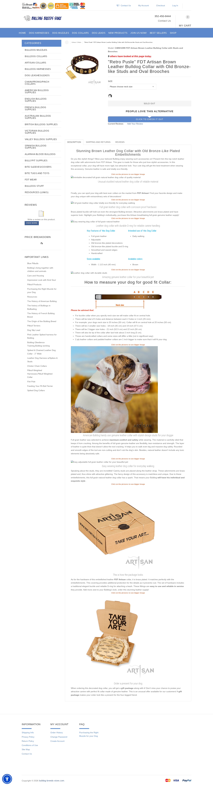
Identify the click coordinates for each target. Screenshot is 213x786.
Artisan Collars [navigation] (76, 42)
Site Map (26, 749)
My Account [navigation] (143, 5)
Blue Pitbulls (32, 263)
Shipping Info (28, 732)
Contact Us (164, 20)
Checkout (160, 5)
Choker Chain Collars (37, 366)
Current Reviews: (116, 124)
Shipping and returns (98, 142)
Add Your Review (135, 124)
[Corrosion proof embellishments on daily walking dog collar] (106, 177)
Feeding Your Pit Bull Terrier (40, 386)
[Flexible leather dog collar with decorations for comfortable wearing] (89, 273)
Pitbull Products (34, 284)
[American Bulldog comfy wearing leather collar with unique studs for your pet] (114, 389)
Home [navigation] (67, 42)
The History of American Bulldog (42, 301)
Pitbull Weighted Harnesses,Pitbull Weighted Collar (39, 373)
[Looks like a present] (114, 637)
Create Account (57, 741)
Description (74, 142)
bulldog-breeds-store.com (51, 780)
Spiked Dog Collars (36, 390)
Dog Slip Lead (33, 330)
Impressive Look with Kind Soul (41, 280)
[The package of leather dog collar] (114, 529)
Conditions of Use (30, 745)
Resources (32, 297)
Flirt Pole (31, 381)
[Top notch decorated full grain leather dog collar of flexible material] (99, 462)
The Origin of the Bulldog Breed (41, 321)
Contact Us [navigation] (126, 5)
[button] (188, 6)
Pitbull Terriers (33, 325)
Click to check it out (149, 119)
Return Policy (28, 741)
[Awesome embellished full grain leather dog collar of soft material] (103, 203)
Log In (175, 5)
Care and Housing (35, 275)
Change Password (58, 737)
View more (31, 223)
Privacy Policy (28, 737)
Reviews (119, 142)
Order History (56, 732)
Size (110, 81)
